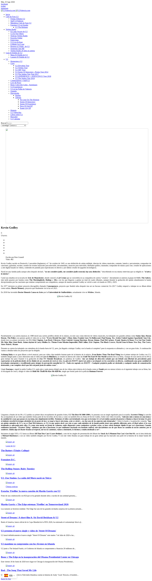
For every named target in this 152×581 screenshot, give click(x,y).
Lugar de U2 (10, 446)
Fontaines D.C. (8, 459)
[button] (12, 17)
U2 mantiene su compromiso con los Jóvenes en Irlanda (28, 544)
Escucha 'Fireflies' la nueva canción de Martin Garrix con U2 (30, 491)
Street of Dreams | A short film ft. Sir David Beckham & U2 (29, 517)
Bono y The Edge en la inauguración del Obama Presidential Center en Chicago (40, 557)
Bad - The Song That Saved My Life (18, 570)
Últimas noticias (12, 487)
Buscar (3, 123)
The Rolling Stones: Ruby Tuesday (18, 468)
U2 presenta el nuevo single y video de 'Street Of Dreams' (28, 531)
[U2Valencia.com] (15, 10)
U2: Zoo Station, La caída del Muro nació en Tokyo (26, 478)
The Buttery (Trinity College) (15, 450)
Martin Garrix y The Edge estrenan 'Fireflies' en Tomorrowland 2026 (35, 504)
